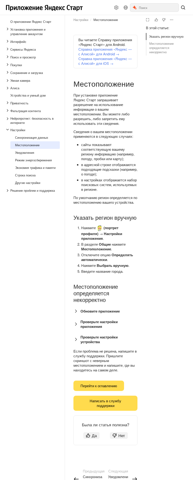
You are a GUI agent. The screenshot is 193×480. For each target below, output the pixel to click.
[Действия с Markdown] (171, 19)
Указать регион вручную (166, 36)
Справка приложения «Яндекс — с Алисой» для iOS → (105, 61)
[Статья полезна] (156, 19)
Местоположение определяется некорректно (161, 47)
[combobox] (158, 8)
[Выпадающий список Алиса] (8, 88)
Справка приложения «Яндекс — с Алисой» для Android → (105, 51)
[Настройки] (116, 7)
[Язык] (125, 7)
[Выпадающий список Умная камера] (8, 80)
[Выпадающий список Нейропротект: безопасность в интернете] (8, 120)
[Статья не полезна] (164, 19)
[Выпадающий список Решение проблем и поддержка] (8, 190)
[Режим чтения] (147, 19)
